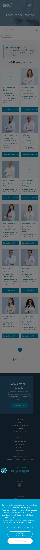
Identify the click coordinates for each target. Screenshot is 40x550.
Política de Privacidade (11, 522)
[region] (20, 524)
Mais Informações (27, 522)
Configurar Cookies (20, 527)
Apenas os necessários (20, 534)
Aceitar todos (20, 541)
